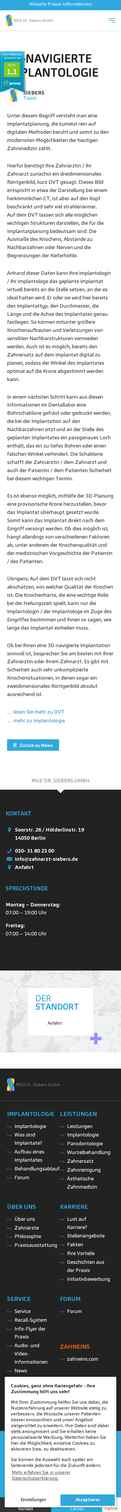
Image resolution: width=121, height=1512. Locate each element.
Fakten (75, 1244)
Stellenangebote (86, 1235)
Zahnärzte (26, 1227)
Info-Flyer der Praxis (30, 1332)
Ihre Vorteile (81, 1253)
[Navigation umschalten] (112, 20)
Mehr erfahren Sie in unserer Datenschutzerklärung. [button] (41, 1475)
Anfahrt (24, 867)
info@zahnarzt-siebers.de (46, 859)
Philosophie (27, 1236)
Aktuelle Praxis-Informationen (60, 4)
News (20, 1370)
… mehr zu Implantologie (36, 720)
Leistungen (80, 1126)
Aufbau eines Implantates (29, 1155)
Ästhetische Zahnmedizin (82, 1182)
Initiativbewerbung (88, 1279)
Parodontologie (85, 1143)
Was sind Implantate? (28, 1138)
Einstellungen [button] (33, 1499)
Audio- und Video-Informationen (31, 1353)
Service (22, 1311)
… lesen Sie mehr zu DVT (36, 711)
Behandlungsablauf (37, 1168)
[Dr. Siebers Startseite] (29, 20)
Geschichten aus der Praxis (85, 1266)
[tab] (60, 781)
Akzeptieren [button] (87, 1499)
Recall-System (30, 1319)
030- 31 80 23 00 (34, 850)
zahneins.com (82, 1358)
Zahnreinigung (84, 1169)
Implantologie (30, 1126)
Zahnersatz (80, 1161)
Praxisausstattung (35, 1245)
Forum (21, 1177)
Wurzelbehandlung (88, 1152)
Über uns (24, 1219)
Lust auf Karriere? (77, 1223)
